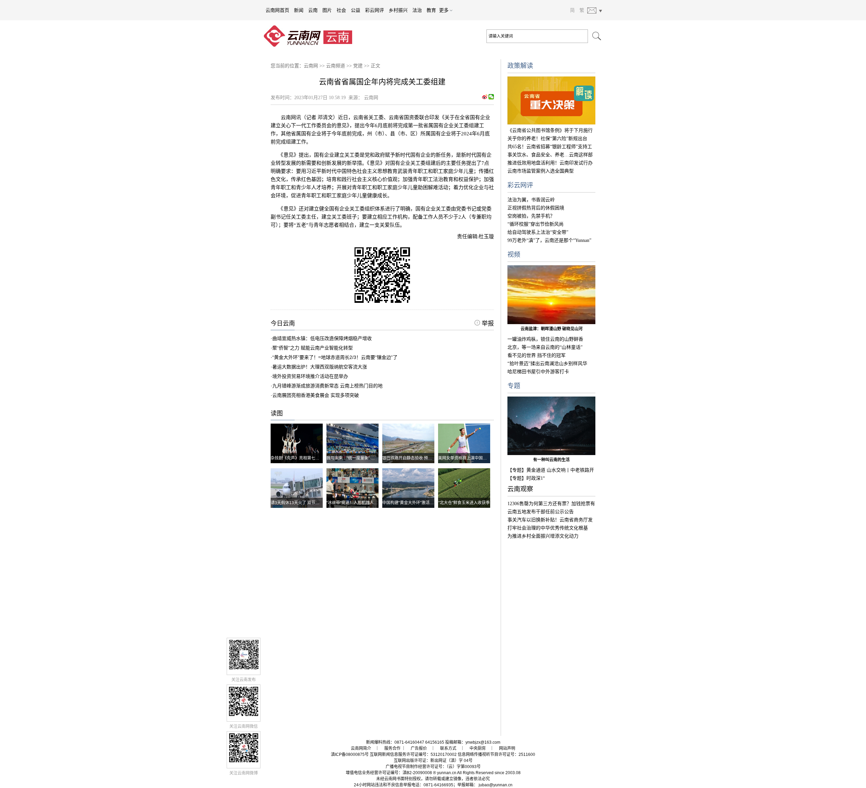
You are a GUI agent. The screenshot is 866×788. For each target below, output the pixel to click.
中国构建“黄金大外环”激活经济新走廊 (416, 502)
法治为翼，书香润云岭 (531, 199)
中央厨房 (478, 748)
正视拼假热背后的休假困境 (535, 207)
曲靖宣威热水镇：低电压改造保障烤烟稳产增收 (322, 338)
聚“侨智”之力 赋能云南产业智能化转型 (312, 348)
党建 (358, 65)
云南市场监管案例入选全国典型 (540, 171)
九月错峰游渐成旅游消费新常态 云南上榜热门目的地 (327, 385)
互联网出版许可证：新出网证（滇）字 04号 (433, 760)
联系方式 (448, 748)
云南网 (311, 65)
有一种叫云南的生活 (551, 459)
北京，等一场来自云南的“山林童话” (545, 347)
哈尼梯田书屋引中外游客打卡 (538, 371)
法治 (417, 10)
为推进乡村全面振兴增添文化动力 (542, 536)
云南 (313, 10)
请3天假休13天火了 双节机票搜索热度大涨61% (313, 502)
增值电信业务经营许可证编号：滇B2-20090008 (389, 772)
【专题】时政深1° (526, 478)
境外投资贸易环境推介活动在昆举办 (310, 376)
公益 (355, 10)
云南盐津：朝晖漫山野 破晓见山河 (552, 329)
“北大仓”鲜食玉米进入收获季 (464, 502)
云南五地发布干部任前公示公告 (540, 511)
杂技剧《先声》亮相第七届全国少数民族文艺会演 (315, 458)
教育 (431, 10)
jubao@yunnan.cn (495, 785)
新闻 (298, 10)
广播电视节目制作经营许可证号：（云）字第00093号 (433, 766)
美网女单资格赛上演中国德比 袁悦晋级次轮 (477, 458)
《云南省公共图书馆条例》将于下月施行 (550, 130)
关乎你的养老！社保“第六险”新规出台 (547, 138)
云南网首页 (277, 10)
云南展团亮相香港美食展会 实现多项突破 (315, 395)
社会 (341, 10)
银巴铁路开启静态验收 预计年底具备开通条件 (423, 458)
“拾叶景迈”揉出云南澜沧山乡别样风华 (547, 363)
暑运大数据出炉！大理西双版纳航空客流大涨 (319, 366)
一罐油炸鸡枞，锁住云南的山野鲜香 (545, 339)
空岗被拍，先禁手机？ (531, 216)
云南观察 (520, 489)
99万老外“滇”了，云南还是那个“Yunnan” (549, 240)
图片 (327, 10)
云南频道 (335, 65)
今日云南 (283, 323)
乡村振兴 (398, 10)
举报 (487, 323)
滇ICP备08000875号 (350, 754)
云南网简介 (361, 748)
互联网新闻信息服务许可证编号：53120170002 (413, 754)
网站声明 (507, 748)
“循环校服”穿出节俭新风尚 (535, 224)
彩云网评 (374, 10)
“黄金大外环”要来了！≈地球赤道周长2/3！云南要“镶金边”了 (334, 357)
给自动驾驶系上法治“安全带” (537, 232)
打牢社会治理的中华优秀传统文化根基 (547, 528)
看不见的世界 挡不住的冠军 (536, 355)
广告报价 (419, 748)
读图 (277, 413)
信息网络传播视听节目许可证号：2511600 (496, 754)
